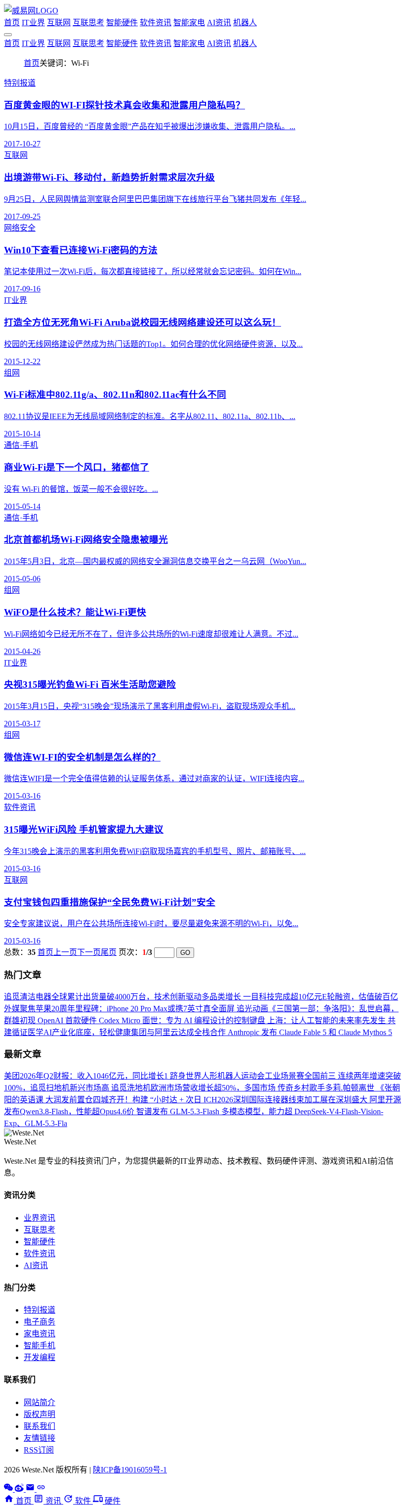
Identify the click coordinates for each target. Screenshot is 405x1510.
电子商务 (39, 1322)
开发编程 (39, 1357)
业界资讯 (39, 1218)
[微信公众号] (9, 1489)
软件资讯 (155, 22)
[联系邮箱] (31, 1489)
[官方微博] (20, 1489)
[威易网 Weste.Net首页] (31, 10)
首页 (12, 22)
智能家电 (189, 22)
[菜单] (8, 34)
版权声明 (39, 1414)
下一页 (89, 952)
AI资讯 (219, 22)
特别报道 (39, 1310)
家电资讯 (39, 1333)
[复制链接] (41, 1489)
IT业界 (33, 22)
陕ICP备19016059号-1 (130, 1469)
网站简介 (39, 1402)
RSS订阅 (39, 1450)
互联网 (59, 22)
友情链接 (39, 1438)
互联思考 (88, 22)
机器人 (245, 22)
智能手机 (39, 1345)
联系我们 (39, 1426)
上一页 (65, 952)
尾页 (109, 952)
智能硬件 (122, 22)
